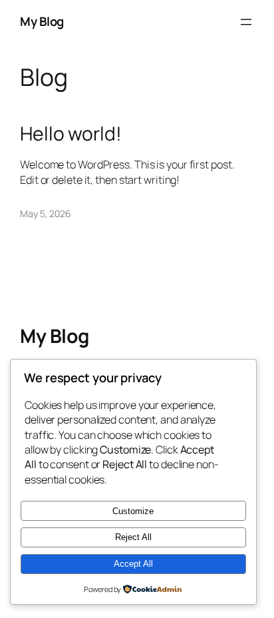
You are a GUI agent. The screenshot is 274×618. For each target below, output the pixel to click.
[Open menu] (246, 22)
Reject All (133, 537)
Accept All (133, 564)
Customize (133, 511)
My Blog (42, 21)
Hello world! (71, 134)
